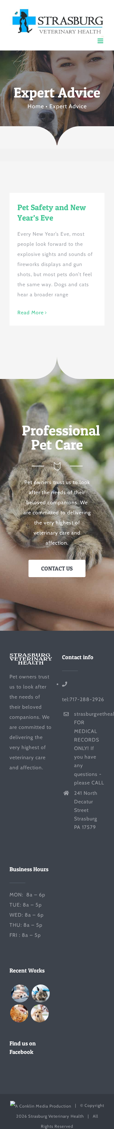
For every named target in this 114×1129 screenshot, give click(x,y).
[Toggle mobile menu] (101, 41)
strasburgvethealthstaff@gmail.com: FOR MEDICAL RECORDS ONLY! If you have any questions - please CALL (89, 748)
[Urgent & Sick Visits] (19, 1013)
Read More (30, 313)
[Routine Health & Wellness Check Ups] (39, 1013)
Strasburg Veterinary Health (56, 1116)
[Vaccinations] (40, 993)
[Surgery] (19, 993)
